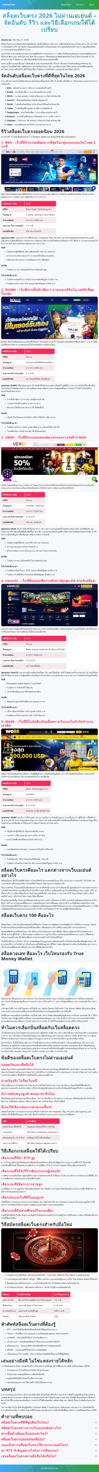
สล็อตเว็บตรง (66, 5)
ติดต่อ (91, 5)
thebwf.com (8, 4)
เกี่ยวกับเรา (80, 5)
